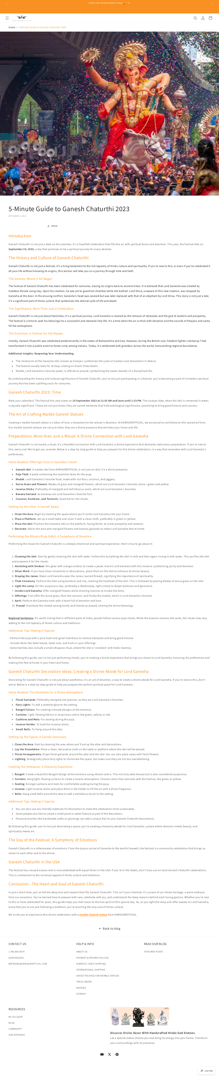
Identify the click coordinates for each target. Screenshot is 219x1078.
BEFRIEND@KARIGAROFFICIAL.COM (28, 963)
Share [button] (54, 226)
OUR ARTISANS (17, 1034)
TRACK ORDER (84, 981)
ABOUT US (81, 951)
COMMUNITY (15, 1028)
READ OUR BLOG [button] (155, 944)
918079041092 (16, 957)
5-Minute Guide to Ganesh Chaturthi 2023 (42, 27)
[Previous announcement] (6, 3)
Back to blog (111, 928)
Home (12, 27)
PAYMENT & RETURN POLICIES (92, 957)
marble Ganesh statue (93, 914)
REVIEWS (81, 987)
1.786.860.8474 (16, 951)
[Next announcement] (212, 3)
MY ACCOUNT (16, 1016)
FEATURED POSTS (153, 951)
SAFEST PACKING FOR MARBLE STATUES (97, 975)
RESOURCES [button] (17, 1009)
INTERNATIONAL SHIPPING (90, 969)
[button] (7, 18)
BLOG (12, 1022)
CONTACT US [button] (18, 944)
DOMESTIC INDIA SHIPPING (91, 963)
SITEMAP (81, 993)
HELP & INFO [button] (85, 944)
